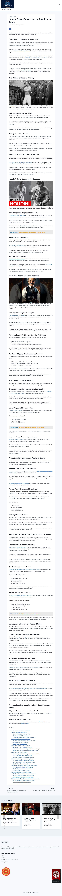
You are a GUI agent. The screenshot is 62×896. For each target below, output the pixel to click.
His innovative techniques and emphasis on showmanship (23, 637)
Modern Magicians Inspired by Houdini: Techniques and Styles (16, 790)
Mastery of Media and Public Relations (23, 760)
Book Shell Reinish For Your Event (9, 859)
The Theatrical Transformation (19, 752)
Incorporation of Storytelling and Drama (23, 757)
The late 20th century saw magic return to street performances (24, 667)
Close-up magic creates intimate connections (20, 595)
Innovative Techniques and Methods (20, 745)
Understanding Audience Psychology (23, 767)
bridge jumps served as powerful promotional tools (23, 496)
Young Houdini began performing (17, 215)
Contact (3, 857)
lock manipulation (19, 368)
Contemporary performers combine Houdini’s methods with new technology (27, 688)
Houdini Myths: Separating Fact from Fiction (50, 820)
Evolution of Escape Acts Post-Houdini (23, 775)
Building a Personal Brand (20, 763)
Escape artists (12, 105)
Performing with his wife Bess (16, 439)
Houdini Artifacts (43, 722)
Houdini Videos (25, 723)
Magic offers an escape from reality (17, 547)
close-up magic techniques (24, 70)
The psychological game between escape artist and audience (24, 569)
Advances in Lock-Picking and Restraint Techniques (26, 749)
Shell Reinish (12, 24)
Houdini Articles (12, 16)
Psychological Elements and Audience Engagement (24, 765)
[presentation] (10, 809)
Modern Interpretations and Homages (23, 777)
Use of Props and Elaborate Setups (22, 755)
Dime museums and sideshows (16, 245)
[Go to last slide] (4, 817)
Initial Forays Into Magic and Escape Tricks (24, 740)
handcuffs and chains (16, 410)
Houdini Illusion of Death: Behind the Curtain (44, 789)
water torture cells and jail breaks (21, 50)
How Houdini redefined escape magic (20, 730)
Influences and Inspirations (20, 742)
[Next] (58, 817)
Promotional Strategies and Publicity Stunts (22, 759)
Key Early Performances (20, 744)
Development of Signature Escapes (22, 747)
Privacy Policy (4, 862)
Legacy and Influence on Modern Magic (21, 772)
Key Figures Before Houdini (20, 735)
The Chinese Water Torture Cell (16, 315)
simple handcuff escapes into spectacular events (35, 57)
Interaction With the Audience (21, 770)
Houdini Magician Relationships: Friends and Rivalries (30, 820)
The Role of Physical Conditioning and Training (25, 750)
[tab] (4, 823)
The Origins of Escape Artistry (19, 732)
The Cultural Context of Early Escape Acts (24, 737)
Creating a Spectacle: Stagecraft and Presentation (26, 754)
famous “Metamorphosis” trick (27, 226)
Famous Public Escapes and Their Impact (24, 762)
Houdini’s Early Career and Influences (20, 739)
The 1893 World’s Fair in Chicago (17, 259)
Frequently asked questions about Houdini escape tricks (25, 778)
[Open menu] (59, 4)
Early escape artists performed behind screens (20, 162)
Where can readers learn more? (22, 782)
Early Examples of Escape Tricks (21, 734)
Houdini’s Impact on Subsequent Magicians (24, 773)
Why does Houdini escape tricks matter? (24, 780)
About (2, 855)
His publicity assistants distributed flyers (19, 483)
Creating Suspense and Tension (22, 768)
